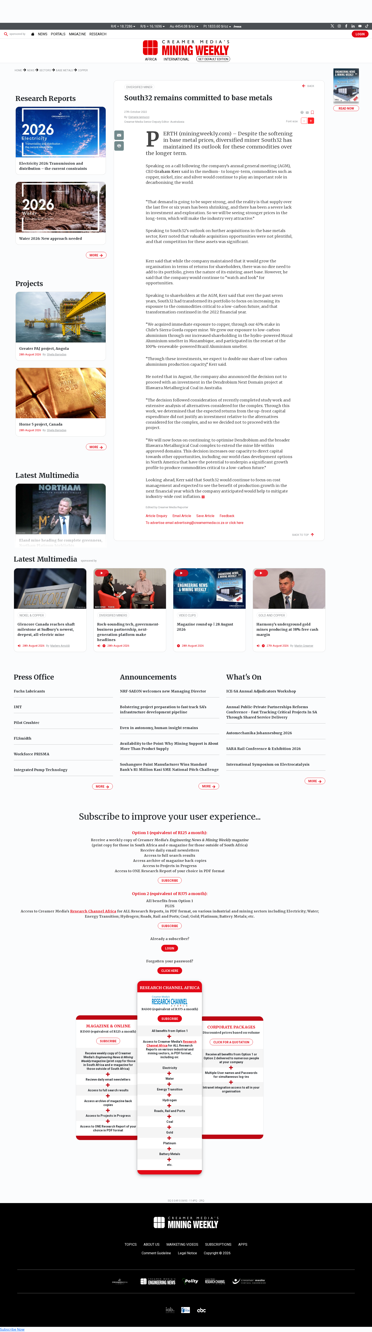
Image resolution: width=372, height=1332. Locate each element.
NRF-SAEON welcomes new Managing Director (163, 691)
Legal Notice (187, 1253)
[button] (102, 573)
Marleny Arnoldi (60, 645)
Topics (131, 1244)
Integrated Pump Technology (40, 770)
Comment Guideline (156, 1253)
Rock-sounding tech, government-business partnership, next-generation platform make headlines (128, 632)
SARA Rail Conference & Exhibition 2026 (263, 749)
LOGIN (360, 34)
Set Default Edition (213, 59)
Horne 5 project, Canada (40, 424)
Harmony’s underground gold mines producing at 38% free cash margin (287, 629)
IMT (18, 707)
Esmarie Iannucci (139, 117)
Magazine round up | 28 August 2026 (205, 627)
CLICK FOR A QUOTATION (231, 1042)
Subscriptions (218, 1244)
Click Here (169, 971)
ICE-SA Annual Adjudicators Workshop (261, 691)
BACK (309, 86)
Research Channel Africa (93, 911)
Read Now (346, 108)
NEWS (42, 34)
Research (97, 34)
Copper (83, 70)
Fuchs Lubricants (29, 691)
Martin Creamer (303, 645)
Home (18, 70)
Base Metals (64, 70)
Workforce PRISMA (31, 754)
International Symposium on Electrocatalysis (268, 764)
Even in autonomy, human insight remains (159, 728)
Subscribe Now (12, 1329)
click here (236, 523)
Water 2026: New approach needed (50, 238)
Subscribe (169, 880)
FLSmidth (22, 738)
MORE (94, 255)
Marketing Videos (182, 1244)
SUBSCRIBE (108, 1041)
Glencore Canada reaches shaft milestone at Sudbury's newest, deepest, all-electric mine (46, 629)
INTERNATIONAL (176, 59)
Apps (242, 1244)
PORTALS (58, 34)
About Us (152, 1244)
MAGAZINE (77, 34)
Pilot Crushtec (26, 722)
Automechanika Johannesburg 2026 (259, 733)
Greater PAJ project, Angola (44, 348)
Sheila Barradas (56, 354)
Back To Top (301, 534)
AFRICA (151, 59)
